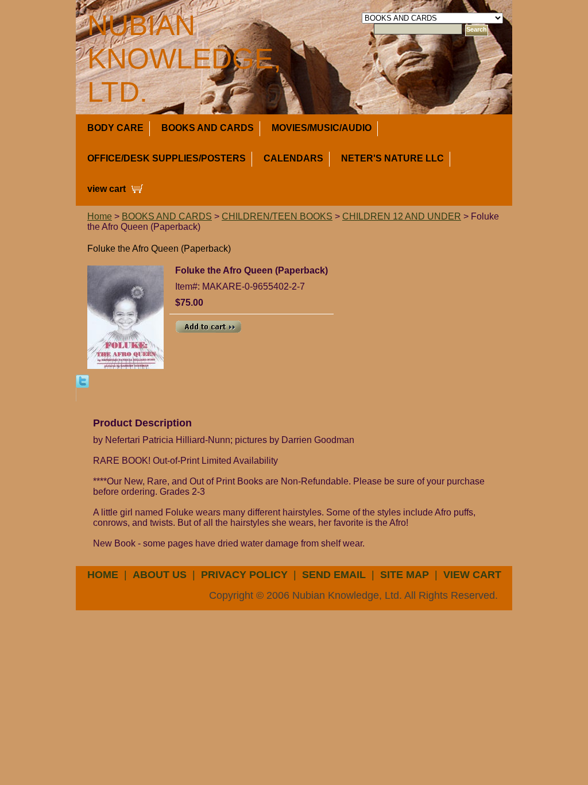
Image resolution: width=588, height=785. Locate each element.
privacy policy (244, 574)
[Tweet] (82, 381)
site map (404, 574)
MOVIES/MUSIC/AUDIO (322, 128)
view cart (106, 189)
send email (334, 574)
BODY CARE (115, 128)
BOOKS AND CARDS (207, 128)
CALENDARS (293, 158)
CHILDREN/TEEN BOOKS (277, 216)
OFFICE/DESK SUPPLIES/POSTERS (166, 158)
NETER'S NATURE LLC (392, 158)
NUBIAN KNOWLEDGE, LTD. (184, 58)
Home (99, 216)
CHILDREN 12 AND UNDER (401, 216)
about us (160, 574)
